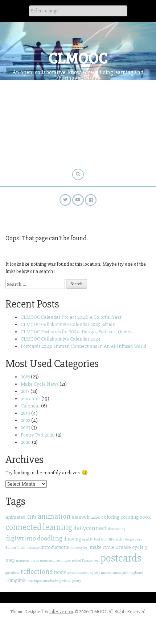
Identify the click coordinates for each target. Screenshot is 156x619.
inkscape (33, 547)
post (96, 560)
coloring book (135, 517)
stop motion (102, 572)
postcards (30, 398)
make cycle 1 (79, 547)
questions (12, 572)
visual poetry (71, 580)
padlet (76, 560)
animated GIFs (21, 517)
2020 (26, 442)
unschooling (52, 580)
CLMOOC (78, 57)
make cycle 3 (133, 547)
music (66, 560)
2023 (25, 428)
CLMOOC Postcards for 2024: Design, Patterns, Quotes (76, 332)
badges (95, 517)
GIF (104, 539)
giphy (120, 539)
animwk (80, 517)
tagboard (137, 572)
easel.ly (87, 539)
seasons (72, 572)
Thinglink (15, 580)
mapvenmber (50, 560)
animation (54, 516)
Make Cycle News (39, 384)
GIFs (111, 539)
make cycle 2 (104, 547)
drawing (72, 539)
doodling (49, 538)
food (97, 539)
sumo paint (121, 572)
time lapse (34, 580)
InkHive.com (61, 612)
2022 (25, 420)
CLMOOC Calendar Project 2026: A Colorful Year (71, 317)
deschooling (116, 528)
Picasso (87, 560)
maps (34, 560)
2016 (25, 377)
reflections (36, 571)
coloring (110, 517)
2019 (25, 413)
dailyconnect (90, 528)
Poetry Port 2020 (38, 435)
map (10, 560)
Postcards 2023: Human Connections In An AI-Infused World (83, 346)
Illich (21, 547)
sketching (86, 572)
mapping (22, 560)
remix (60, 572)
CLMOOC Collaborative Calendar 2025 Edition (68, 324)
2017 (25, 391)
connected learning (38, 527)
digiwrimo (20, 538)
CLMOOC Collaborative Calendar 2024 (60, 339)
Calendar (30, 406)
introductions (55, 547)
